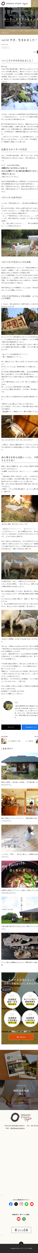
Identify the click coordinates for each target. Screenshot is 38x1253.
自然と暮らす (5, 47)
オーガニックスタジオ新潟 (8, 30)
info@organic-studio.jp (17, 1128)
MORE (21, 1072)
